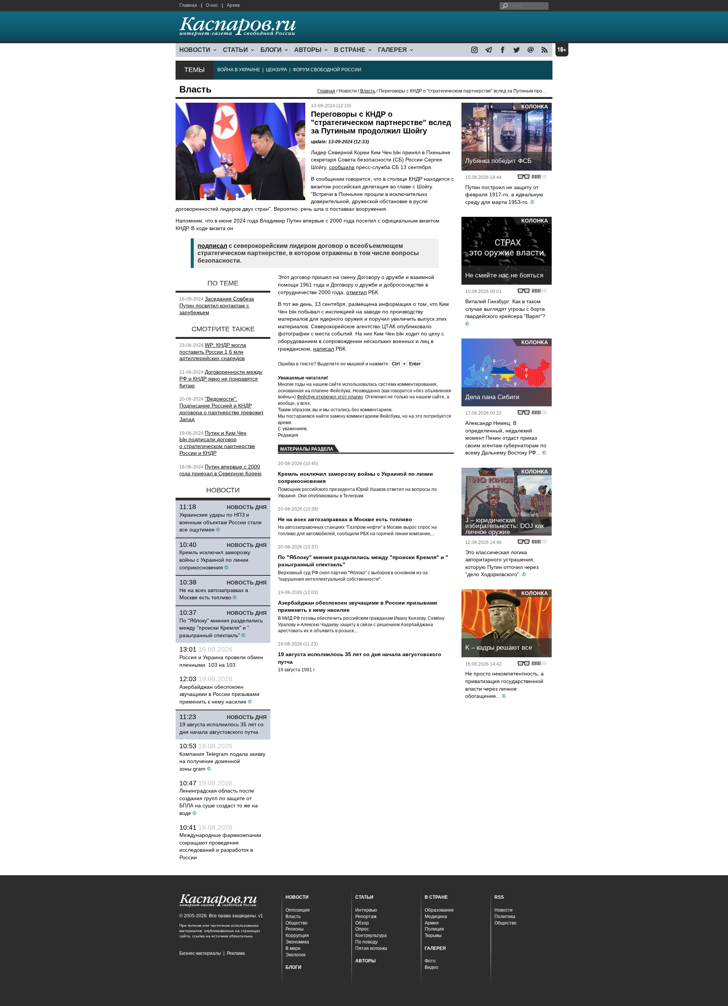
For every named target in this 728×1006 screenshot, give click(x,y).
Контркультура (371, 935)
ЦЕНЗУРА (276, 69)
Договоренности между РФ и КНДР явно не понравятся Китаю (220, 379)
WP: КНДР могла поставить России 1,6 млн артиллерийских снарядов (212, 352)
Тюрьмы (433, 935)
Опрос (362, 929)
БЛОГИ (271, 50)
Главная (188, 5)
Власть (367, 91)
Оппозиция (298, 910)
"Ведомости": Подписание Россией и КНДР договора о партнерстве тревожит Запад (221, 409)
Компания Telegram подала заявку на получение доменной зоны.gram (222, 761)
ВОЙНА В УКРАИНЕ (238, 69)
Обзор (362, 923)
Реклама (236, 953)
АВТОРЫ (308, 50)
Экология (296, 954)
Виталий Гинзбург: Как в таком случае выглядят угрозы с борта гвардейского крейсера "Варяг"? (505, 308)
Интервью (366, 910)
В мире (293, 948)
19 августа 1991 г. (296, 669)
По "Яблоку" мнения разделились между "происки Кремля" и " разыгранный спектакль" (221, 627)
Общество (297, 923)
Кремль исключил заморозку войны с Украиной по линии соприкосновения (214, 559)
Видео (431, 967)
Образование (439, 910)
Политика (504, 916)
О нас (212, 5)
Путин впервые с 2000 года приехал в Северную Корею (220, 470)
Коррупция (297, 935)
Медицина (436, 916)
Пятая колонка (371, 948)
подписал (212, 246)
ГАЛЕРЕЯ (392, 50)
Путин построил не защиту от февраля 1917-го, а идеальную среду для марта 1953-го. (504, 194)
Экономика (297, 942)
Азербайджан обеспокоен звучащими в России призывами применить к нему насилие (219, 694)
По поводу (366, 942)
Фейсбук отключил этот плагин (330, 397)
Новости (503, 910)
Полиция (434, 929)
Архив (233, 5)
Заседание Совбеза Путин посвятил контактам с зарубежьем (216, 305)
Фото (430, 961)
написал (323, 349)
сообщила (342, 167)
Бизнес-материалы (200, 953)
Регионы (295, 929)
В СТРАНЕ (350, 50)
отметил (356, 292)
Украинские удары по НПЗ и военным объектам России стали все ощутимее (220, 522)
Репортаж (366, 916)
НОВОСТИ (194, 50)
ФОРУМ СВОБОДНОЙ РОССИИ (327, 69)
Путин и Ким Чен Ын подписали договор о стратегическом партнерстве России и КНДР (217, 443)
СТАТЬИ (235, 50)
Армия (432, 923)
